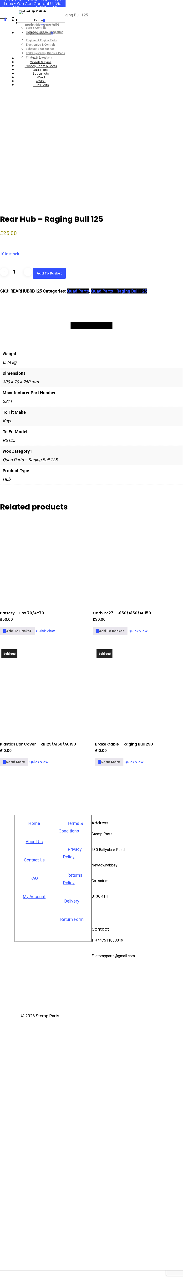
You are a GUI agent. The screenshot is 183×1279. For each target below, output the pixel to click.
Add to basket (49, 273)
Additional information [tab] (91, 325)
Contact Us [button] (34, 859)
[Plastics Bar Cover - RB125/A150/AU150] (44, 692)
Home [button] (34, 823)
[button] (17, 631)
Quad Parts (78, 290)
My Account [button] (34, 896)
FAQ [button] (34, 878)
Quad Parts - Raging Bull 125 (119, 290)
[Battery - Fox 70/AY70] (44, 560)
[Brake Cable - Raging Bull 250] (139, 692)
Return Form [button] (72, 919)
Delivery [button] (71, 901)
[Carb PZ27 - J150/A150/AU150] (137, 560)
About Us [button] (34, 841)
